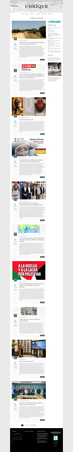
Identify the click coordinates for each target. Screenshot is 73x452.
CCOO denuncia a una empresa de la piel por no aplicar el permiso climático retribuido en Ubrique (31, 239)
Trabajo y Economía (23, 40)
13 (16, 437)
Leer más (42, 59)
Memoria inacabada (51, 30)
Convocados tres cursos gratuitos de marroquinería (29, 320)
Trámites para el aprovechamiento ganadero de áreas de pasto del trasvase (31, 43)
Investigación (38, 13)
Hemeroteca (32, 13)
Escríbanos (50, 13)
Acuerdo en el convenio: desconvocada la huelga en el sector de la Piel (30, 403)
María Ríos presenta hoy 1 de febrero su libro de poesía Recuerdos (41, 441)
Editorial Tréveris (42, 431)
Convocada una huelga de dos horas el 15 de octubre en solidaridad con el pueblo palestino (31, 285)
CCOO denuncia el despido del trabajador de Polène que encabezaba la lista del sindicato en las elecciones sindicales (31, 75)
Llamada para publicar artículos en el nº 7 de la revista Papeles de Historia (42, 436)
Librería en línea (52, 25)
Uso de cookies (55, 446)
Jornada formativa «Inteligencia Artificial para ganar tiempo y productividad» (30, 160)
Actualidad (21, 72)
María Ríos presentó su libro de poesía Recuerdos (42, 438)
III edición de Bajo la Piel (26, 119)
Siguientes (34, 425)
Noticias (26, 13)
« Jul (12, 442)
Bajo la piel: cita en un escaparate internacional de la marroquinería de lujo (30, 204)
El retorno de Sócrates (51, 31)
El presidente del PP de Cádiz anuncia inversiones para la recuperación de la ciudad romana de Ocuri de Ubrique (54, 58)
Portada (22, 13)
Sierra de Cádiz (44, 13)
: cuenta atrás (26, 361)
